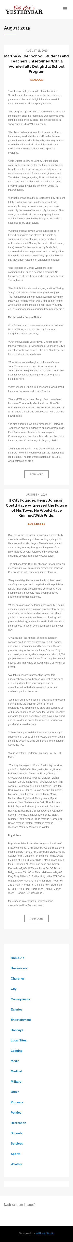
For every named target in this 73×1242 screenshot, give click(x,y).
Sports (15, 1153)
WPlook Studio (45, 1233)
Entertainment (21, 1019)
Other (15, 1092)
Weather (17, 1164)
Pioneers (17, 1102)
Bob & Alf (17, 958)
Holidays (17, 1030)
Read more (36, 474)
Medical (16, 1071)
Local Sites (18, 1040)
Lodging (17, 1050)
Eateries (16, 1009)
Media (15, 1061)
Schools (36, 79)
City (13, 988)
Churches (18, 978)
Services (17, 1143)
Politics (16, 1112)
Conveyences (20, 999)
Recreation (18, 1123)
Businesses (36, 523)
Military (16, 1081)
